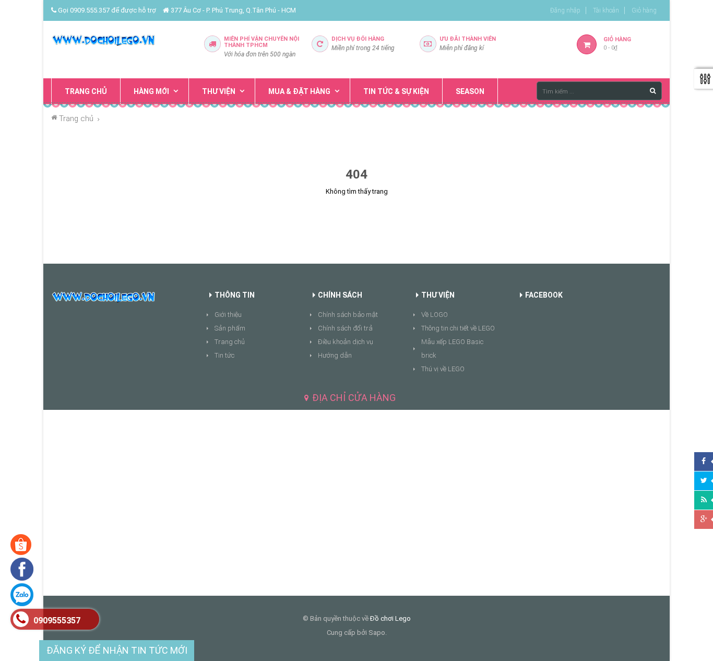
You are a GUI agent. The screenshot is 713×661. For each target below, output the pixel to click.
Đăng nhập (565, 10)
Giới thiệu (228, 314)
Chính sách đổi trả (345, 328)
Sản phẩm (230, 328)
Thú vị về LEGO (443, 369)
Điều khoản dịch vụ (345, 342)
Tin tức (224, 355)
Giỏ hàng (644, 10)
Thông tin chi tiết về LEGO (458, 328)
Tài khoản (606, 10)
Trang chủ (230, 342)
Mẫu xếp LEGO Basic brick (452, 348)
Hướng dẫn (335, 355)
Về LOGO (434, 314)
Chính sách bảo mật (348, 314)
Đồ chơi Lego (390, 618)
